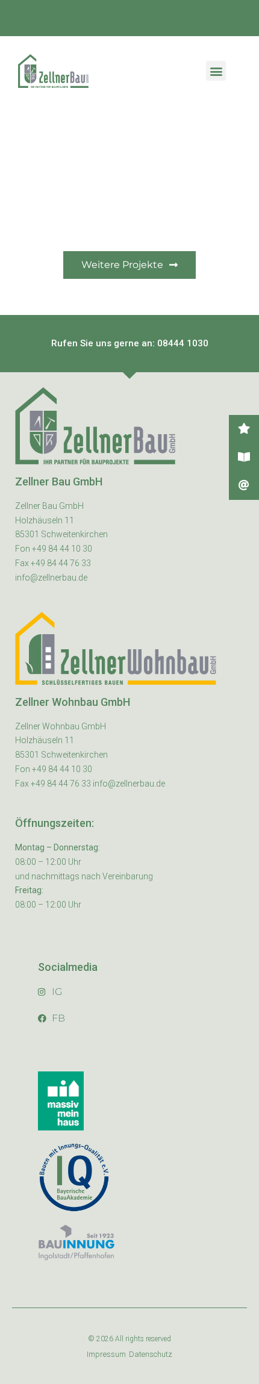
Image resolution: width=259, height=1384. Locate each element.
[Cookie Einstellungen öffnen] (21, 1369)
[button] (216, 71)
